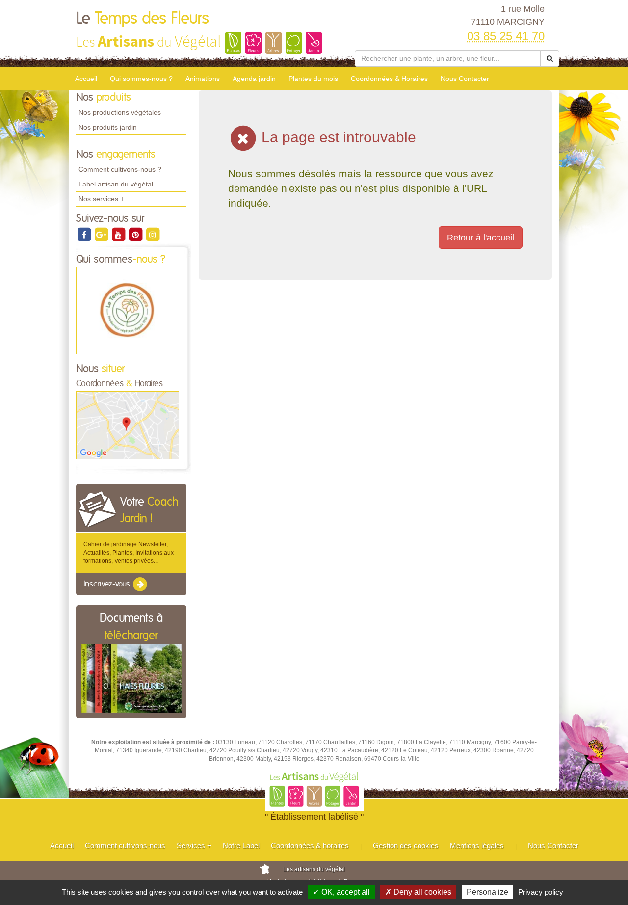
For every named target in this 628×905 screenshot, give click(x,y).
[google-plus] (101, 234)
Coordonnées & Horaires (389, 78)
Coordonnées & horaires (310, 845)
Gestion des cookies (406, 845)
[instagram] (152, 234)
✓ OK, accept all (341, 892)
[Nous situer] (127, 425)
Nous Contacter (465, 78)
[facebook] (84, 234)
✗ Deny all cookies (418, 892)
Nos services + (101, 199)
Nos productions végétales (119, 112)
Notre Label (241, 845)
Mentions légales (477, 845)
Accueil (86, 78)
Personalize (487, 892)
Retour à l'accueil (480, 237)
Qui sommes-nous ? (141, 78)
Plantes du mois (313, 78)
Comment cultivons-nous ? (119, 169)
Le (142, 18)
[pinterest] (136, 234)
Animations (202, 78)
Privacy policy (540, 892)
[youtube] (119, 234)
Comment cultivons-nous (125, 845)
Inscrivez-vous (107, 584)
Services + (194, 845)
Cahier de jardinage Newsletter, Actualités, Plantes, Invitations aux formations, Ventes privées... (128, 552)
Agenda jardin (254, 78)
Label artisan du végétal (115, 184)
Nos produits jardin (107, 127)
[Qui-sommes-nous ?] (127, 310)
